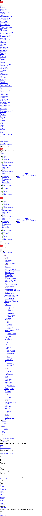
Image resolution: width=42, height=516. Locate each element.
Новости (1, 493)
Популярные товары (3, 489)
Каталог (1, 484)
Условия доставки (2, 497)
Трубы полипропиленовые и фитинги (10, 293)
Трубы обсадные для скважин (9, 283)
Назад (5, 255)
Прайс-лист (2, 488)
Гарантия (1, 503)
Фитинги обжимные (8, 404)
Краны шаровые (9, 332)
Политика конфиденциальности (4, 499)
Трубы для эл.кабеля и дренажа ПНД (10, 278)
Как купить (5, 428)
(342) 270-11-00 (3, 133)
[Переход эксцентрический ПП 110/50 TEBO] (6, 453)
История (1, 491)
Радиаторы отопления (10, 384)
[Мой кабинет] (0, 242)
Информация (2, 494)
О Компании (5, 422)
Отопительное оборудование (9, 379)
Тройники (8, 357)
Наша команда (2, 492)
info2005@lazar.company (4, 141)
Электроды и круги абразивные (9, 418)
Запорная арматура (8, 303)
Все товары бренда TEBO (4, 478)
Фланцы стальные (9, 363)
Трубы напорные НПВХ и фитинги (10, 274)
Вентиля (8, 322)
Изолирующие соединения (10, 341)
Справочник (2, 485)
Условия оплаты (2, 496)
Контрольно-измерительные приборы (10, 374)
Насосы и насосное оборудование (10, 395)
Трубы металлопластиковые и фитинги (10, 297)
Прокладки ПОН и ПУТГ (10, 353)
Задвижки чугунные (10, 327)
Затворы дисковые (9, 312)
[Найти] (1, 5)
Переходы (8, 349)
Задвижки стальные (9, 306)
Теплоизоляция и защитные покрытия (10, 390)
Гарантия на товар (2, 498)
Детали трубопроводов (8, 338)
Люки (6, 410)
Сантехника (7, 415)
